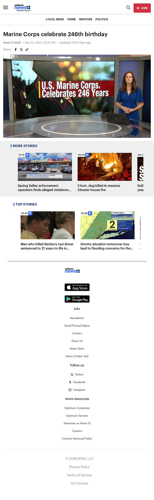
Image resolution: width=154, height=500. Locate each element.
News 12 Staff (12, 42)
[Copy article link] (26, 49)
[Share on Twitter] (21, 49)
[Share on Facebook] (15, 49)
